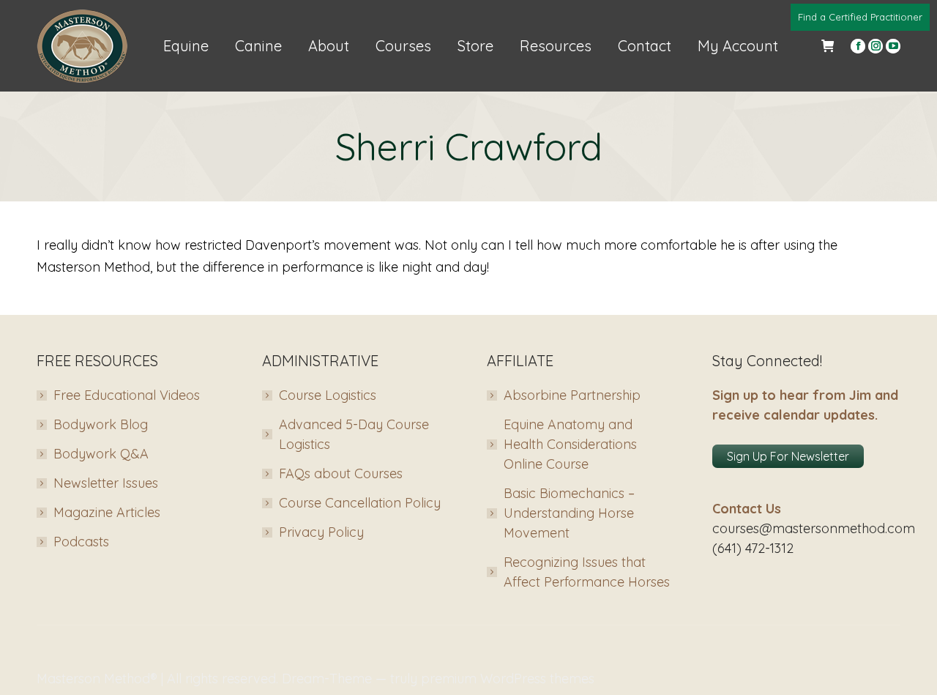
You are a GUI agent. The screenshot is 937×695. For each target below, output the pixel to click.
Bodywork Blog (100, 424)
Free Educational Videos (126, 395)
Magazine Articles (106, 512)
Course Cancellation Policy (360, 502)
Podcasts (81, 541)
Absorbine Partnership (572, 395)
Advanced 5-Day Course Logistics (354, 434)
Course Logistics (327, 395)
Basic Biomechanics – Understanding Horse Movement (569, 513)
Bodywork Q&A (101, 453)
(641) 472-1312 (753, 548)
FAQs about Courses (341, 473)
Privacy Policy (321, 532)
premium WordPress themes (507, 678)
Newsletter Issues (105, 483)
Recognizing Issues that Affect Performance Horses (587, 572)
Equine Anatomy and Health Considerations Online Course (570, 444)
